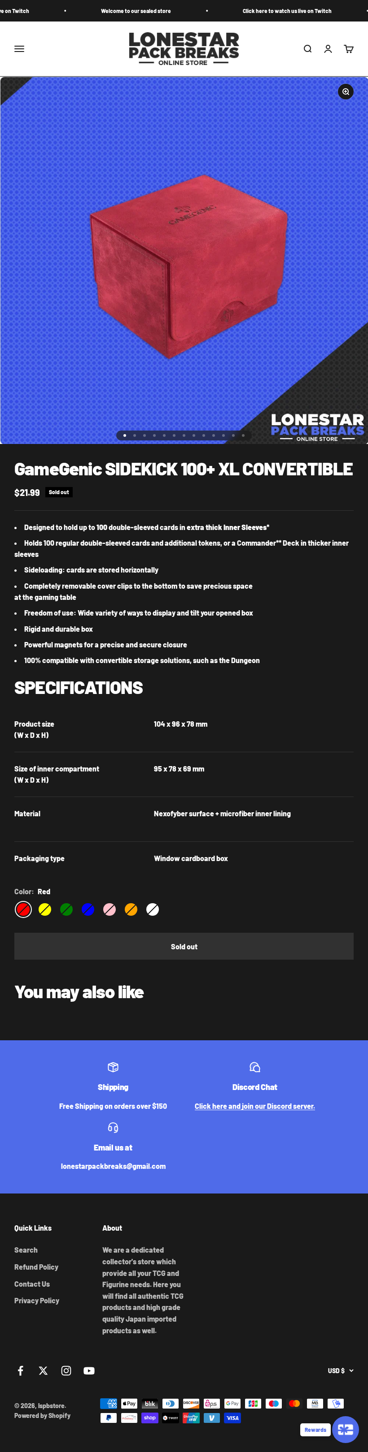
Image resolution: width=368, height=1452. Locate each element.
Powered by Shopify (42, 1415)
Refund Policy (36, 1266)
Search (26, 1249)
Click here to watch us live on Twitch (257, 11)
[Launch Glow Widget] (345, 1429)
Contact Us (32, 1284)
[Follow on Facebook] (20, 1371)
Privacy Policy (36, 1300)
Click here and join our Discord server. (255, 1106)
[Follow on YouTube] (89, 1371)
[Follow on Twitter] (43, 1371)
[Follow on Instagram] (66, 1371)
